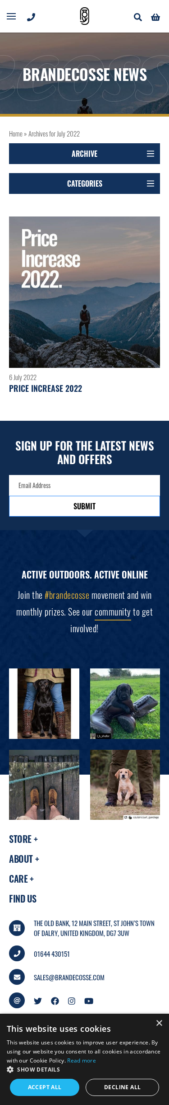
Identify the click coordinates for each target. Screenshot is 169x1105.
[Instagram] (71, 1000)
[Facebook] (55, 1000)
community (113, 611)
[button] (84, 1070)
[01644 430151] (31, 16)
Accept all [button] (45, 1087)
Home (16, 133)
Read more (81, 1060)
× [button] (158, 1023)
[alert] (84, 1059)
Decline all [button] (122, 1087)
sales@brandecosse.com (69, 977)
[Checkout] (155, 16)
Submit (84, 506)
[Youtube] (88, 1000)
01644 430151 (52, 954)
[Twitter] (38, 1000)
